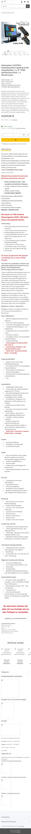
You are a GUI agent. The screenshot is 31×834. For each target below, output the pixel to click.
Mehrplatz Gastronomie (14, 85)
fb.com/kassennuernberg (14, 761)
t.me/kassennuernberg (13, 793)
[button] (21, 2)
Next (28, 55)
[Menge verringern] (3, 135)
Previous (2, 55)
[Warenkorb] (28, 2)
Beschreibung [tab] (6, 149)
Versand (15, 120)
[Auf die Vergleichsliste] (22, 22)
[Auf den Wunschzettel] (26, 22)
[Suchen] (28, 6)
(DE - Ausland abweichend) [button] (19, 128)
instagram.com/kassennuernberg (17, 777)
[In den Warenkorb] (2, 18)
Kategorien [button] (5, 672)
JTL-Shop (18, 832)
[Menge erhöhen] (28, 135)
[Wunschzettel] (24, 2)
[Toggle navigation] (2, 1)
